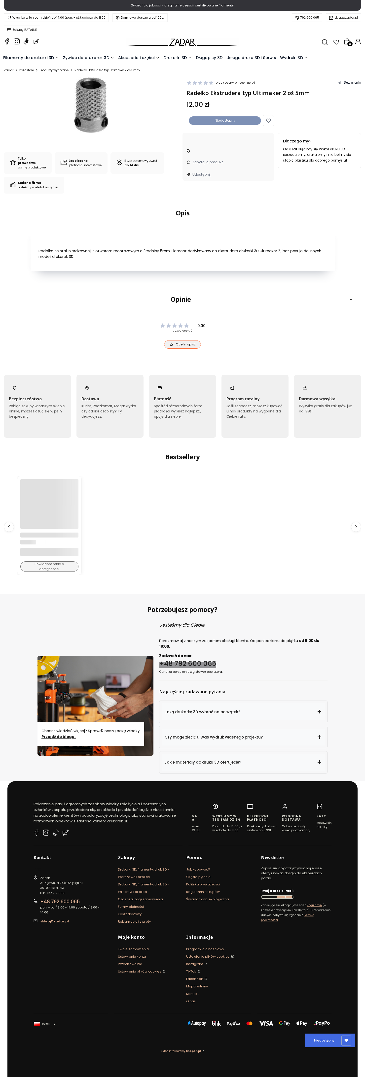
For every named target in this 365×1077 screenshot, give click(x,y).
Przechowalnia (130, 964)
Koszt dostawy (130, 914)
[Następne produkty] (356, 527)
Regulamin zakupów (203, 891)
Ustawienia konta (132, 956)
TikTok (191, 971)
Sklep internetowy (181, 1051)
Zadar (8, 70)
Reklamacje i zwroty (134, 921)
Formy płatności (131, 906)
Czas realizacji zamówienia (140, 899)
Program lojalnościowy (205, 949)
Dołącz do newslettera (284, 897)
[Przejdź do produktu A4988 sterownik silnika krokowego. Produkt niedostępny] (49, 508)
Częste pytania (198, 877)
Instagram (195, 964)
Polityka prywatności (203, 884)
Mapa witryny (197, 986)
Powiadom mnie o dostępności (49, 566)
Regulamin (314, 905)
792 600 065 (309, 17)
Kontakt (192, 993)
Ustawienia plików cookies (140, 971)
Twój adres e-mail (277, 890)
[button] (268, 120)
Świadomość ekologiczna (207, 899)
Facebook (195, 978)
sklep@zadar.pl (346, 17)
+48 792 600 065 (187, 663)
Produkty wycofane (54, 70)
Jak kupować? (198, 869)
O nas (191, 1001)
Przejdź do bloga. (58, 736)
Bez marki (352, 82)
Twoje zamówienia (133, 949)
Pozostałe (26, 70)
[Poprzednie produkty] (9, 527)
